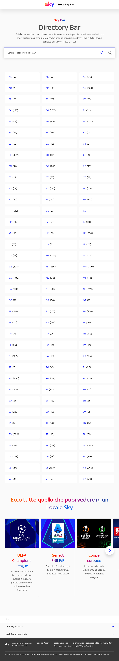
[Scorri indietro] (9, 552)
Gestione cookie (61, 643)
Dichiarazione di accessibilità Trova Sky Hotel (74, 646)
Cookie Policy (43, 643)
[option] (22, 558)
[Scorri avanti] (110, 553)
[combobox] (51, 52)
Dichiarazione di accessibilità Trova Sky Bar (92, 643)
